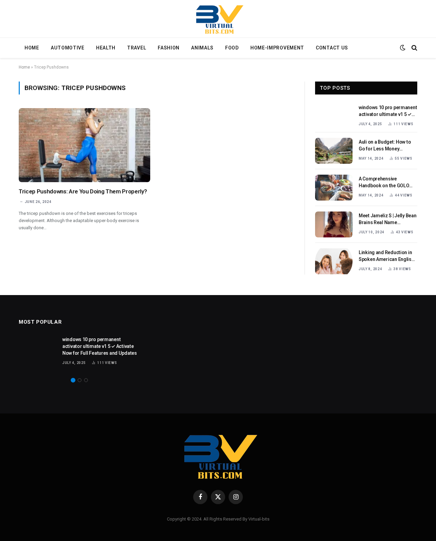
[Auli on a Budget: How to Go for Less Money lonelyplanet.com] (334, 151)
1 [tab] (73, 380)
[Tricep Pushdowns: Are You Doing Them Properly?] (84, 145)
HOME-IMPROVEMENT (277, 47)
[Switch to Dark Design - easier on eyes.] (402, 48)
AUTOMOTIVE (67, 47)
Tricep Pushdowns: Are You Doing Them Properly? (83, 191)
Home (24, 67)
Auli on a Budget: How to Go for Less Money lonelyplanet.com (385, 145)
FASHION (169, 47)
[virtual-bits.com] (218, 19)
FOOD (232, 47)
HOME (32, 47)
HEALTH (105, 47)
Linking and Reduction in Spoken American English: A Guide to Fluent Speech (387, 256)
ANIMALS (202, 47)
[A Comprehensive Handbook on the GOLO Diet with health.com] (334, 188)
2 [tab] (79, 380)
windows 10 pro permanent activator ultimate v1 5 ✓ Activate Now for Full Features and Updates (388, 111)
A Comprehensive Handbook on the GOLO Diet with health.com (384, 182)
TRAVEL (136, 47)
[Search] (413, 48)
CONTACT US (332, 47)
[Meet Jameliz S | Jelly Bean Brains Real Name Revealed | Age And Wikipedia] (334, 224)
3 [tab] (86, 380)
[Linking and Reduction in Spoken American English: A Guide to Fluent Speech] (334, 261)
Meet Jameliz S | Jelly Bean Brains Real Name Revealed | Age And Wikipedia (387, 219)
